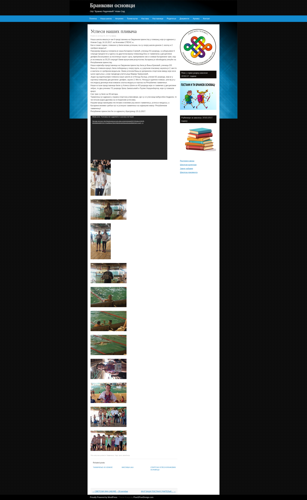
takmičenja (126, 455)
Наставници (157, 19)
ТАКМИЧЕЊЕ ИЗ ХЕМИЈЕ (103, 467)
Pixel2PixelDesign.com (143, 497)
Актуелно (119, 19)
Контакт (206, 19)
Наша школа (106, 19)
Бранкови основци (112, 5)
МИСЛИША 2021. (128, 467)
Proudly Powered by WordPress (103, 497)
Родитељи (171, 19)
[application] (129, 138)
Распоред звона (187, 161)
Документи (184, 19)
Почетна (93, 19)
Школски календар (188, 165)
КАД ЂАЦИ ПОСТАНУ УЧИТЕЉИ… (158, 491)
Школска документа (189, 172)
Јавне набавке (186, 169)
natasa (113, 36)
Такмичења (110, 455)
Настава (145, 19)
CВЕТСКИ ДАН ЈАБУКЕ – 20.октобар (110, 491)
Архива (196, 19)
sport (120, 455)
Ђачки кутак (132, 19)
